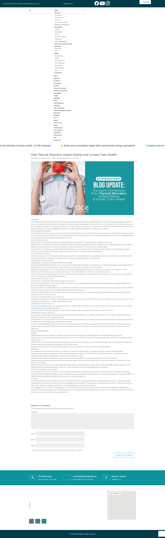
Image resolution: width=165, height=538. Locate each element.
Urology (57, 29)
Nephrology (58, 32)
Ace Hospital (37, 387)
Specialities (58, 27)
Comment (34, 412)
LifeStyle (59, 158)
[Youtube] (102, 3)
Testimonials (58, 65)
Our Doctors (58, 15)
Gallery (57, 58)
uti (68, 158)
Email (33, 440)
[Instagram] (107, 3)
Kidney (53, 158)
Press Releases (59, 63)
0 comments (75, 158)
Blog (56, 70)
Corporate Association (61, 22)
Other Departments (61, 41)
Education (58, 46)
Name (33, 434)
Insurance (58, 20)
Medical (64, 158)
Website (33, 445)
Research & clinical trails (62, 24)
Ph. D (56, 51)
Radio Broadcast (60, 61)
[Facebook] (96, 3)
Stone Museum (59, 68)
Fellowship (58, 49)
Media (56, 53)
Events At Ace (59, 56)
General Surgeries (60, 36)
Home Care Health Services (63, 44)
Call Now (146, 2)
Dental (57, 34)
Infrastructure (59, 17)
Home (56, 10)
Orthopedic (58, 39)
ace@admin (36, 158)
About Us (58, 13)
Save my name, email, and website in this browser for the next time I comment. (57, 450)
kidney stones (61, 290)
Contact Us (58, 72)
